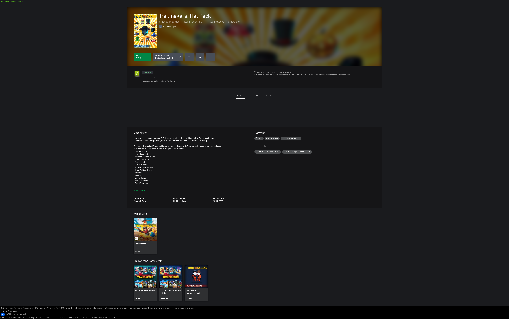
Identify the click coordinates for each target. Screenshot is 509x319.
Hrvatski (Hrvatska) (8, 311)
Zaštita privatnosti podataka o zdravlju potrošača (22, 317)
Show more (138, 190)
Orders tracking (187, 307)
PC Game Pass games (23, 307)
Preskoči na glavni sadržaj (12, 1)
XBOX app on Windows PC (46, 307)
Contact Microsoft (53, 317)
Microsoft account (140, 307)
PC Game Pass (6, 307)
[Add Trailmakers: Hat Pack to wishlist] (189, 57)
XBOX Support (65, 307)
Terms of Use (85, 317)
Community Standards (92, 307)
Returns (175, 307)
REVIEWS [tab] (254, 95)
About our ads (109, 317)
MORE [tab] (268, 95)
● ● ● (210, 57)
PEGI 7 (146, 72)
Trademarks (96, 317)
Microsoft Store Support (160, 307)
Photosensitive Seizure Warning (117, 307)
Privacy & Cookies (70, 317)
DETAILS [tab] (240, 95)
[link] (145, 236)
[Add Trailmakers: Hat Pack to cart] (200, 57)
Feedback (76, 307)
